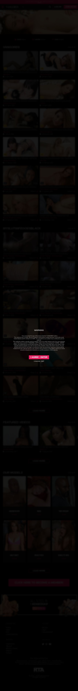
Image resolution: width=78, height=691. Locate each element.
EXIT (42, 361)
